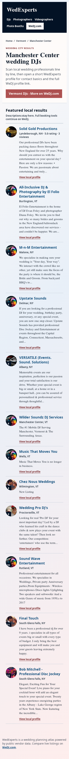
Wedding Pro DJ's (33, 507)
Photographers (22, 19)
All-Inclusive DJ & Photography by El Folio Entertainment (39, 192)
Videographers (44, 19)
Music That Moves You (38, 451)
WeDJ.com (35, 26)
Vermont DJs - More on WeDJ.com (34, 93)
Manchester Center (40, 40)
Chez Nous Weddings (37, 481)
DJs (9, 19)
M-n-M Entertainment (38, 247)
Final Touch (29, 618)
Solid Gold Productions (38, 128)
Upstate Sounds (32, 298)
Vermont (21, 40)
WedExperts (22, 9)
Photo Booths (15, 26)
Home (9, 40)
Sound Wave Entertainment (32, 560)
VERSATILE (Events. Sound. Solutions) (35, 359)
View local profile (29, 177)
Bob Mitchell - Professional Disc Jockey (39, 671)
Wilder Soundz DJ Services (41, 417)
